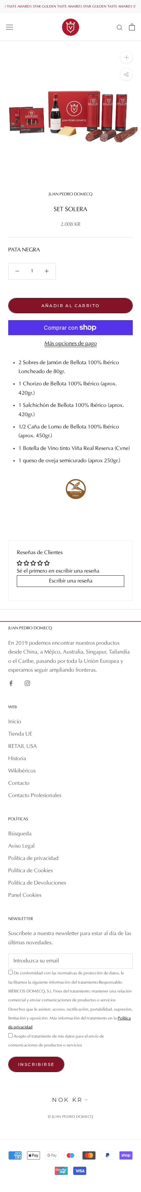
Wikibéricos (22, 771)
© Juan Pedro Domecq (70, 1117)
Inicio (14, 722)
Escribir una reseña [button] (70, 581)
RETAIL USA (22, 746)
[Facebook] (11, 683)
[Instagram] (27, 683)
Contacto (18, 783)
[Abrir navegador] (9, 27)
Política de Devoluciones (37, 883)
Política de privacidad (33, 858)
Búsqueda (19, 834)
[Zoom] (126, 57)
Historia (17, 759)
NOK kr (67, 1099)
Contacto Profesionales (34, 795)
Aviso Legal (21, 846)
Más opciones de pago (70, 343)
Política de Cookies (30, 871)
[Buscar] (120, 27)
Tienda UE (20, 734)
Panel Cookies (24, 895)
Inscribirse (36, 1064)
